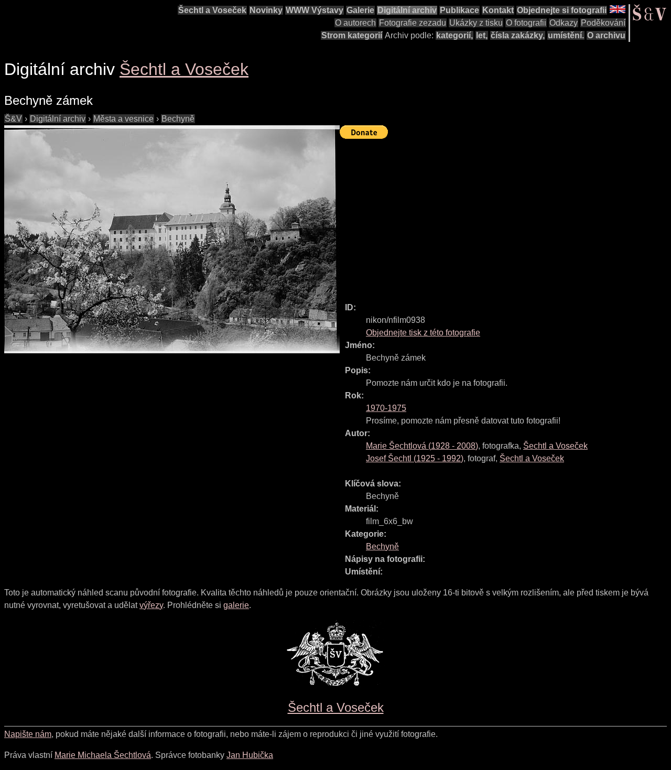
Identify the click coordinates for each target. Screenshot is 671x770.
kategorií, (454, 35)
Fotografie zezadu (412, 22)
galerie (236, 605)
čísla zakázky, (518, 35)
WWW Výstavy (314, 10)
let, (482, 35)
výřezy (151, 605)
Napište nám (27, 734)
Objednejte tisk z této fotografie (423, 332)
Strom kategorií (351, 35)
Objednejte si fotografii (562, 10)
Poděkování (603, 22)
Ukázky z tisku (476, 22)
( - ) (422, 445)
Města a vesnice (123, 118)
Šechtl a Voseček (212, 10)
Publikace (459, 10)
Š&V (13, 118)
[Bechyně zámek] (172, 239)
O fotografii (526, 22)
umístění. (566, 35)
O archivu (606, 35)
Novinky (266, 10)
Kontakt (498, 10)
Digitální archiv (407, 10)
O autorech (355, 22)
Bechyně (177, 118)
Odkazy (563, 22)
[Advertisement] (505, 216)
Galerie (360, 10)
